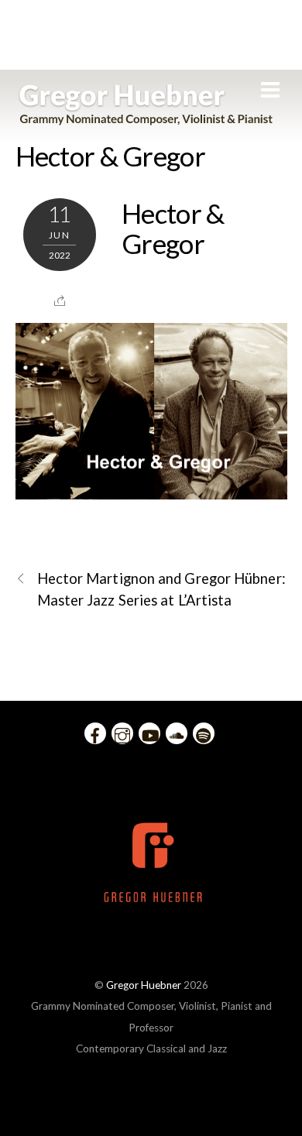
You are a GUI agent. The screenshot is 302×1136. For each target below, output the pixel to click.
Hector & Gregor (110, 155)
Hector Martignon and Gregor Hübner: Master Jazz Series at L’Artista (161, 589)
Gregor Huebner (143, 985)
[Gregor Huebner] (145, 118)
